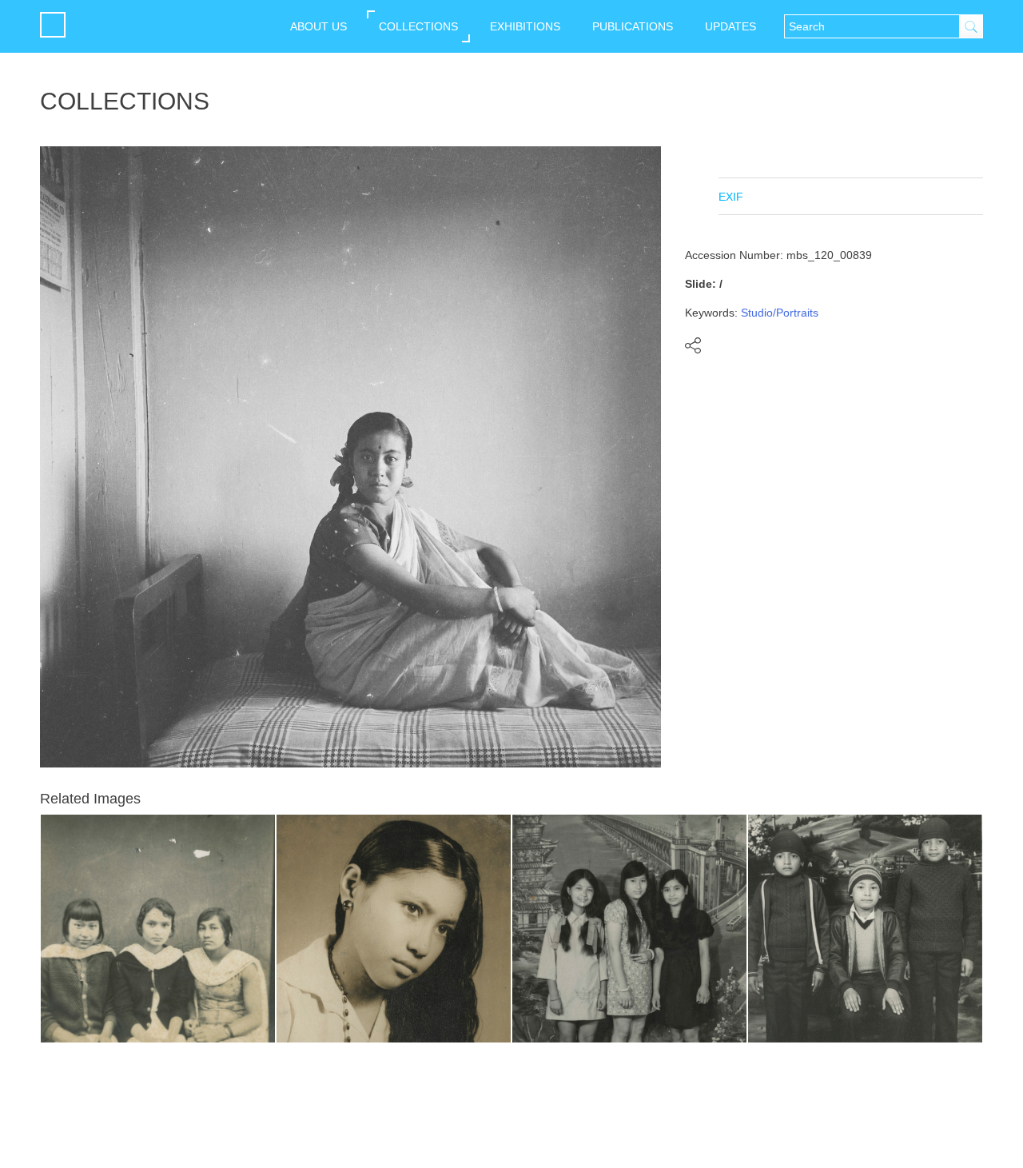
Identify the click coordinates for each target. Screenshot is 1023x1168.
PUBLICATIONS (632, 26)
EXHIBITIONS (525, 26)
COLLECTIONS (418, 26)
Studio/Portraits (779, 312)
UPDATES (730, 26)
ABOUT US (318, 26)
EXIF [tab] (730, 196)
